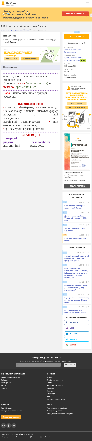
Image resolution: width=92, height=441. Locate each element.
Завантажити (77, 36)
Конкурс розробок (19, 13)
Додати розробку (77, 186)
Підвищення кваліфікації (10, 377)
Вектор (4, 388)
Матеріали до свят (54, 411)
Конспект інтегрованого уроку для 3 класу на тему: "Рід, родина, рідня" (76, 288)
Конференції (6, 383)
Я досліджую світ (70, 58)
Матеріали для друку (72, 60)
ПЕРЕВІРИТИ (70, 365)
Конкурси (51, 391)
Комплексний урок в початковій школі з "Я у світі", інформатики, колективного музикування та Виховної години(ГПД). (76, 273)
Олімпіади (51, 394)
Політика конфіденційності (40, 437)
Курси (3, 385)
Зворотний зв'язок (11, 417)
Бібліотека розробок (55, 380)
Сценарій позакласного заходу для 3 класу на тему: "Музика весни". (76, 300)
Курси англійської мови (56, 399)
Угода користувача (8, 437)
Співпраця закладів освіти (11, 411)
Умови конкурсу (75, 13)
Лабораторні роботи (55, 385)
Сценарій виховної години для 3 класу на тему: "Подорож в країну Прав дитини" (76, 258)
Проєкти (50, 388)
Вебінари (4, 380)
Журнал (50, 377)
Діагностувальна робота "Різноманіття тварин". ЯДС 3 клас (75, 218)
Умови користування (23, 437)
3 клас (80, 58)
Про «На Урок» (6, 408)
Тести (49, 383)
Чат (48, 396)
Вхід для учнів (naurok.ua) (57, 408)
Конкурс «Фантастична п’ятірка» (60, 414)
